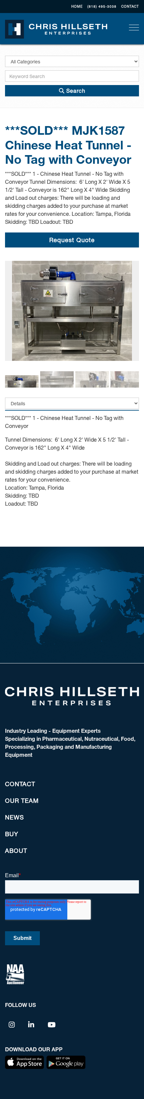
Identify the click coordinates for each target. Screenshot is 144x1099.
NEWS (14, 817)
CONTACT (130, 6)
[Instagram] (12, 1024)
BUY (11, 834)
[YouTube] (52, 1024)
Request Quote (72, 239)
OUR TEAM (22, 800)
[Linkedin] (31, 1024)
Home (77, 6)
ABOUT (16, 850)
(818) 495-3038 (102, 6)
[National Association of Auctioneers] (15, 973)
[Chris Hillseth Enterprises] (56, 28)
